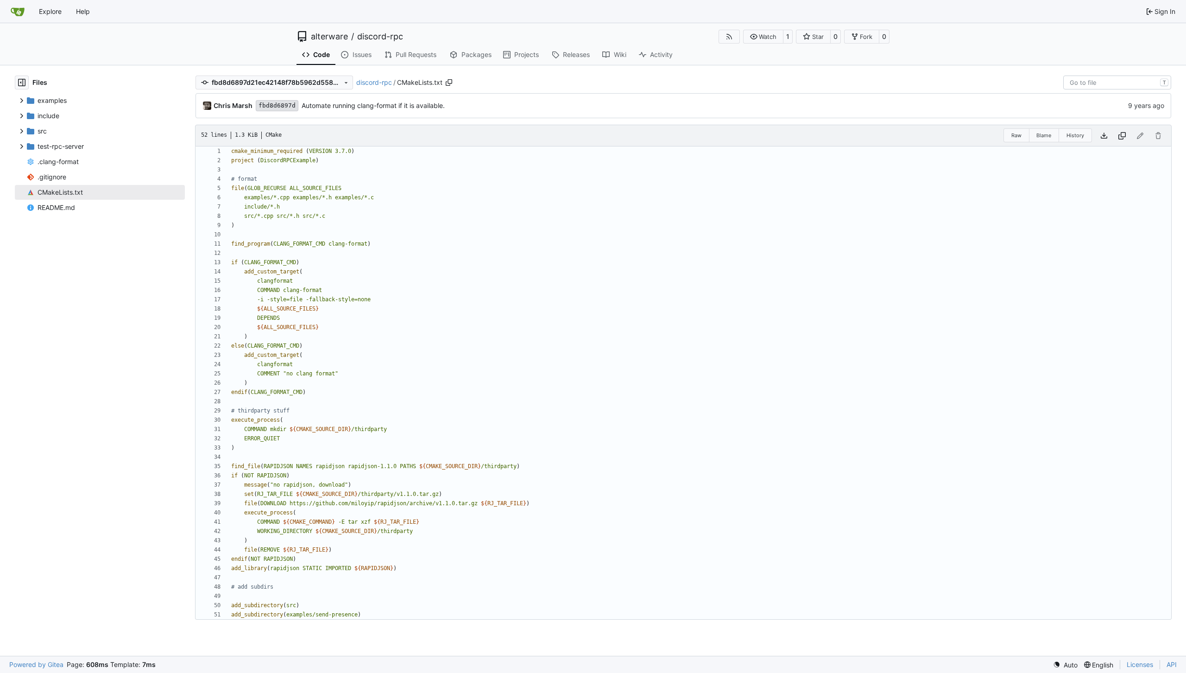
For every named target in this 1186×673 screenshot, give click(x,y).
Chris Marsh (233, 105)
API (1172, 664)
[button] (763, 37)
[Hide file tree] (22, 82)
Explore (50, 11)
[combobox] (1117, 82)
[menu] (1065, 665)
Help (83, 11)
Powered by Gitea (36, 664)
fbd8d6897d (277, 105)
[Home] (18, 11)
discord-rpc (380, 36)
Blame (1043, 135)
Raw (1016, 135)
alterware (329, 36)
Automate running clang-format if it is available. (373, 105)
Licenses (1140, 664)
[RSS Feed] (729, 37)
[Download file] (1104, 135)
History (1075, 135)
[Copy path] (449, 82)
